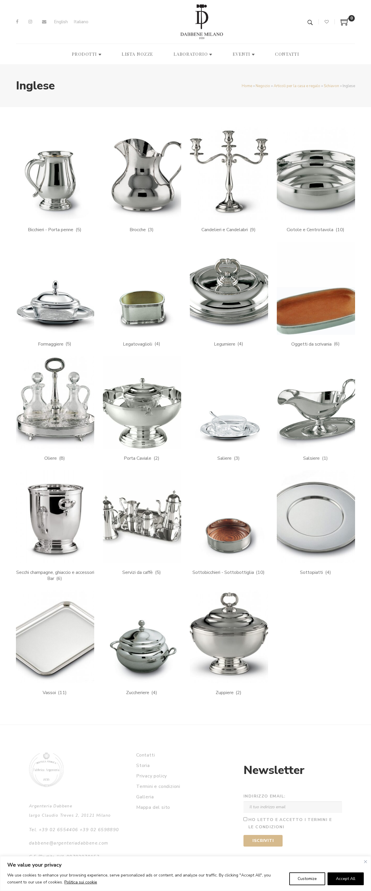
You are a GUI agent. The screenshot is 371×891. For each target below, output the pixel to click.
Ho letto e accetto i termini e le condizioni (290, 823)
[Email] (44, 22)
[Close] (365, 861)
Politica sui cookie (80, 882)
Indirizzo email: (264, 796)
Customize (307, 878)
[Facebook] (17, 22)
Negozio (263, 86)
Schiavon (331, 86)
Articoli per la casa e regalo (297, 86)
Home (247, 86)
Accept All (345, 878)
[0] (345, 24)
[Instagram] (30, 22)
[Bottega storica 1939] (46, 769)
